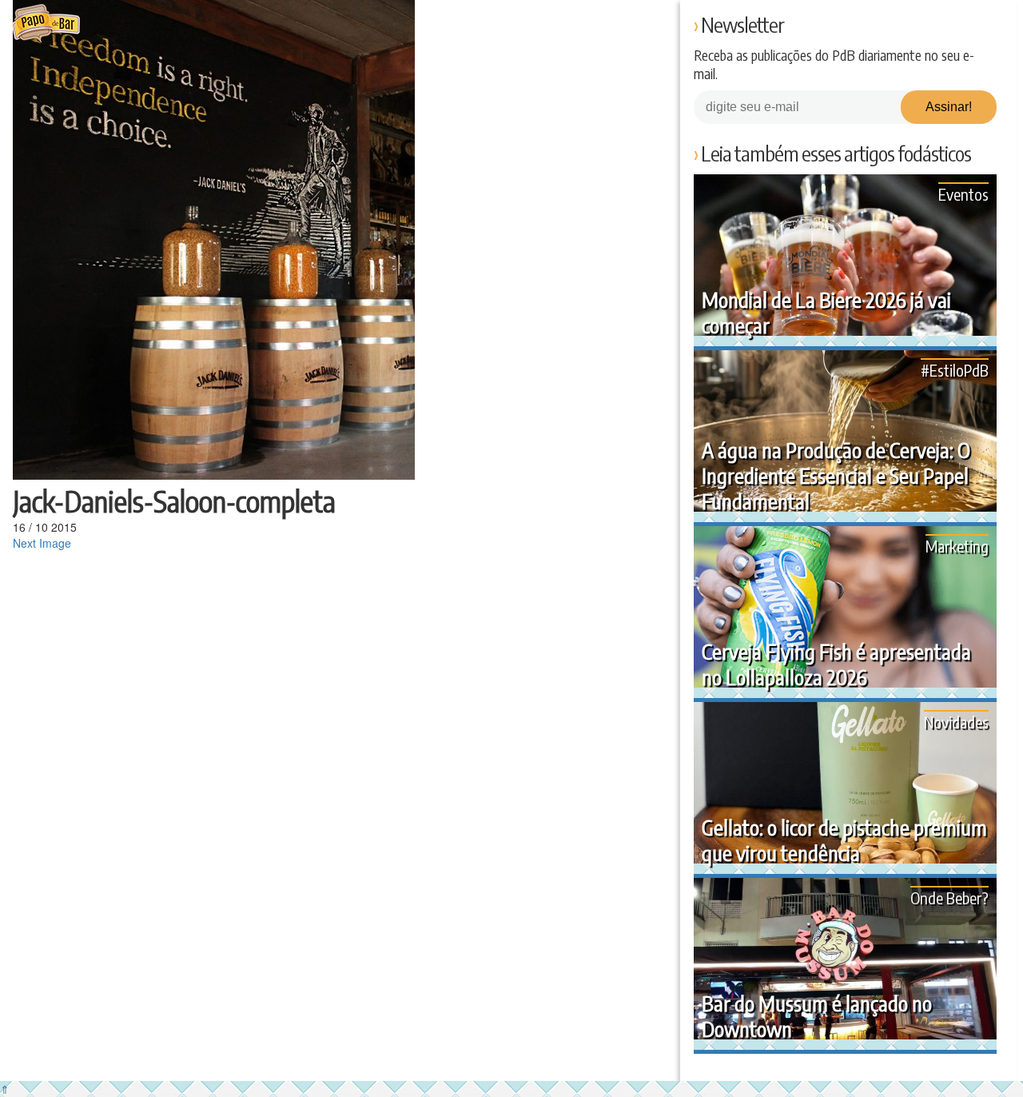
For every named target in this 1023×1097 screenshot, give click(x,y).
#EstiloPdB (955, 370)
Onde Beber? (949, 898)
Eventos (963, 194)
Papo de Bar (46, 24)
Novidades (956, 722)
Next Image (42, 543)
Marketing (957, 546)
